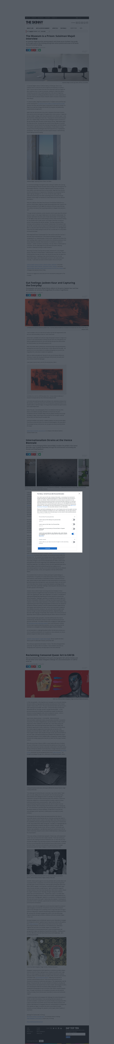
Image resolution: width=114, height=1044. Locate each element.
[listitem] (57, 516)
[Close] (80, 494)
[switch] (73, 520)
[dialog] (57, 522)
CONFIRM (47, 548)
